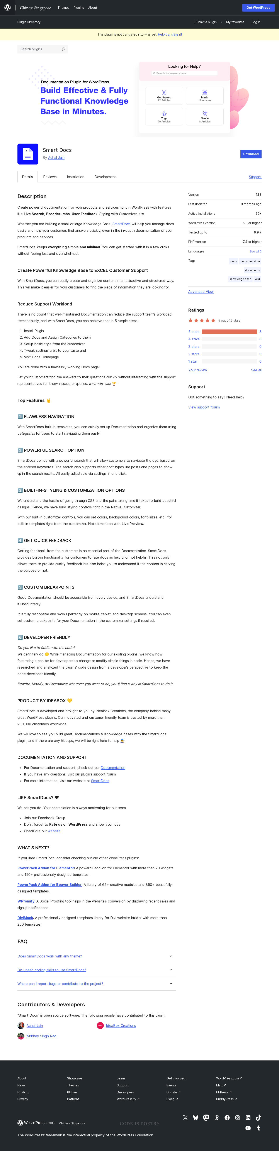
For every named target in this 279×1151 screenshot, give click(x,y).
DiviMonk (25, 918)
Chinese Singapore (72, 1123)
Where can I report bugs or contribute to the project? (60, 984)
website (54, 831)
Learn (121, 1078)
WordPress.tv (128, 1099)
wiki (257, 279)
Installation (75, 177)
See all (256, 370)
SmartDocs (121, 224)
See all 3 (256, 251)
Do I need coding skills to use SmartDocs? (51, 970)
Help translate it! (170, 34)
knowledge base (240, 279)
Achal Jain (56, 157)
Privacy (22, 1099)
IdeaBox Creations (121, 1025)
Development (105, 177)
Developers (125, 1092)
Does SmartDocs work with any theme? (49, 956)
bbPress (224, 1092)
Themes (73, 1085)
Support (255, 177)
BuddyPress (226, 1099)
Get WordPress (258, 7)
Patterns (73, 1099)
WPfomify (25, 901)
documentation (250, 261)
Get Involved (176, 1078)
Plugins (72, 1092)
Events (171, 1085)
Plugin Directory (29, 22)
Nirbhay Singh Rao (41, 1036)
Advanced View (201, 291)
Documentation (113, 767)
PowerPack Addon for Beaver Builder (49, 884)
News (21, 1085)
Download (251, 154)
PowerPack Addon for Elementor (45, 868)
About (21, 1078)
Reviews (50, 177)
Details (27, 177)
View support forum (204, 407)
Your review (197, 370)
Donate (174, 1092)
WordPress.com (229, 1078)
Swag (172, 1099)
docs (233, 261)
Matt (221, 1085)
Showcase (74, 1078)
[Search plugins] (63, 49)
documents (252, 270)
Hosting (23, 1092)
